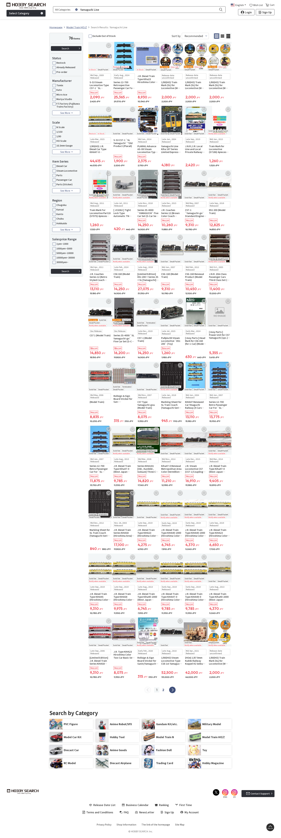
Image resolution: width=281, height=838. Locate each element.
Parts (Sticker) (64, 184)
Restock (61, 62)
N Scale (60, 127)
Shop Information (126, 824)
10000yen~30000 (65, 257)
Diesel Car (61, 165)
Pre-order (61, 71)
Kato (59, 89)
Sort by (176, 36)
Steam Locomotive (66, 170)
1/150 (59, 131)
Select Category (19, 13)
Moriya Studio (64, 99)
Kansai (60, 209)
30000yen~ (62, 262)
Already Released (65, 67)
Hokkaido (61, 223)
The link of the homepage (155, 824)
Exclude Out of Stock (104, 35)
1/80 (58, 136)
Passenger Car (64, 179)
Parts (59, 175)
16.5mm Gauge (64, 145)
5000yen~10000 (65, 253)
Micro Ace (61, 94)
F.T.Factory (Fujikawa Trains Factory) (68, 105)
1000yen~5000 (64, 248)
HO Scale (61, 140)
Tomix (59, 85)
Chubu (60, 218)
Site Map (179, 824)
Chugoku (61, 204)
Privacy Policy (104, 824)
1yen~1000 (62, 243)
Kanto (59, 214)
